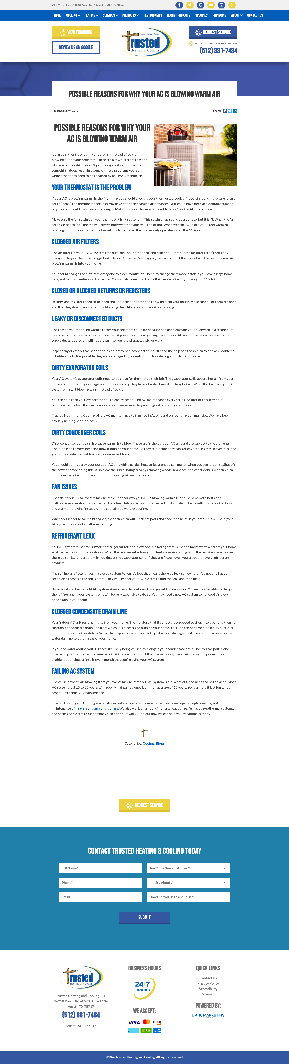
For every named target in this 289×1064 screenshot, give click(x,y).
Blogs (160, 743)
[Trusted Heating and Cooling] (144, 42)
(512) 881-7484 (218, 51)
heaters (81, 708)
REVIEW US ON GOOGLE (76, 47)
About (235, 15)
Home (57, 15)
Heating (90, 15)
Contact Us (255, 15)
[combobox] (188, 868)
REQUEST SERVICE (217, 32)
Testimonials (152, 15)
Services (109, 15)
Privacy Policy (208, 983)
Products (129, 15)
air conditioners (106, 708)
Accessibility (208, 989)
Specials (201, 15)
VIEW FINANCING (79, 32)
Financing (219, 15)
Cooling (71, 15)
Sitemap (208, 994)
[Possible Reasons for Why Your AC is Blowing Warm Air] (195, 155)
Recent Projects (178, 15)
